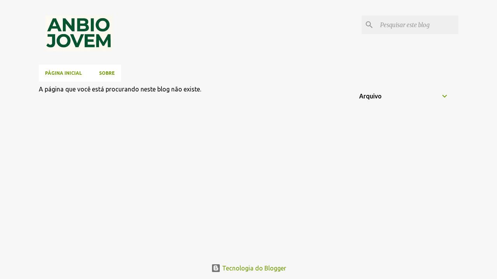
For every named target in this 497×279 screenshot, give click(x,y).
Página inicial (63, 73)
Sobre (107, 73)
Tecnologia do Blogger (253, 268)
